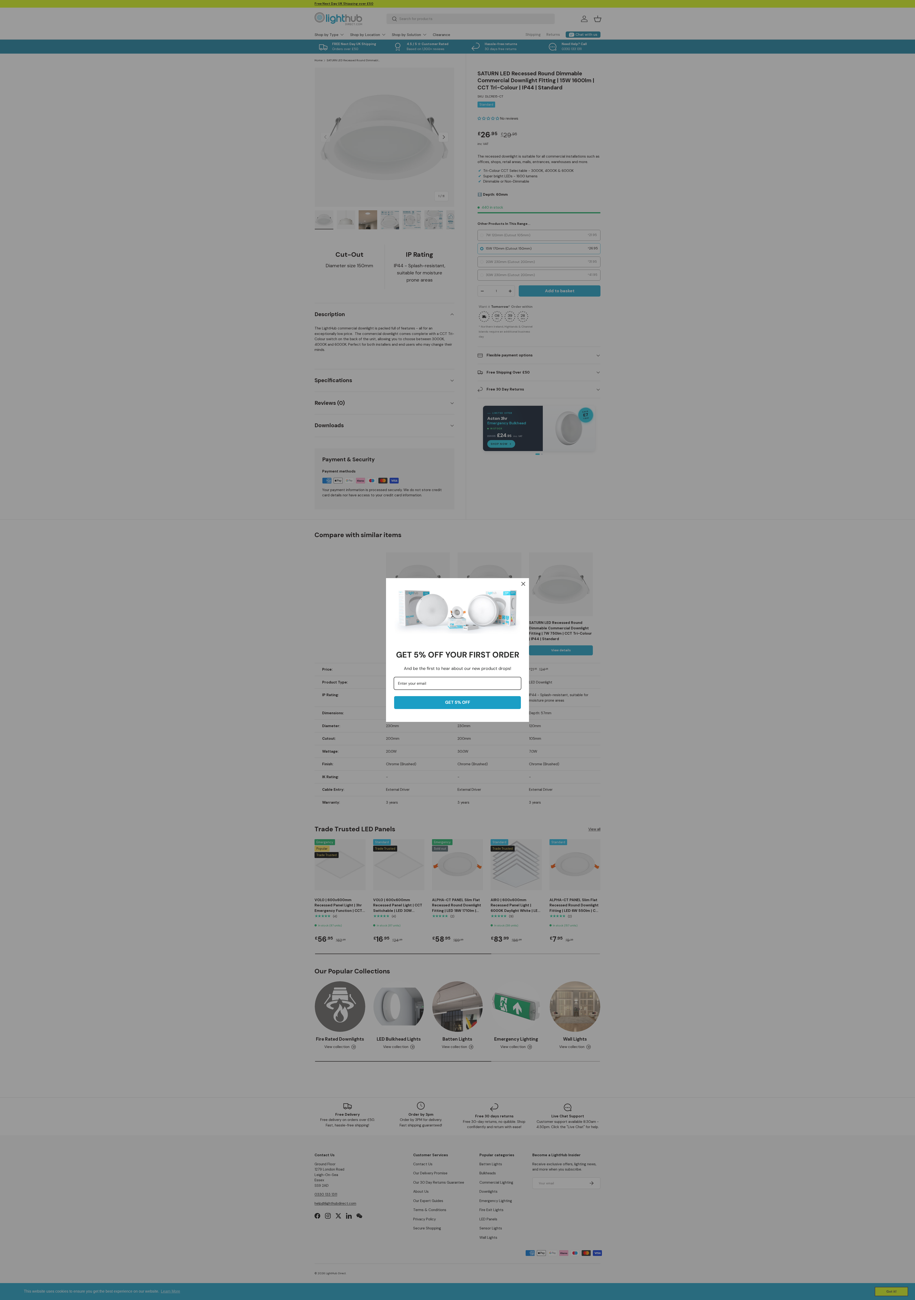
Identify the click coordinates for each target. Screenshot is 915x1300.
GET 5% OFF (457, 702)
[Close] (523, 584)
